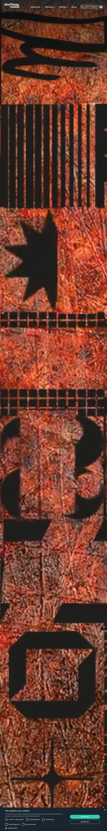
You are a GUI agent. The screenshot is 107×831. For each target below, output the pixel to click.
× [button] (104, 810)
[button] (36, 828)
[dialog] (53, 819)
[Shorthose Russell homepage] (12, 5)
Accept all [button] (85, 817)
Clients (62, 7)
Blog (73, 7)
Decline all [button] (85, 822)
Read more (36, 816)
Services (49, 7)
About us (35, 7)
